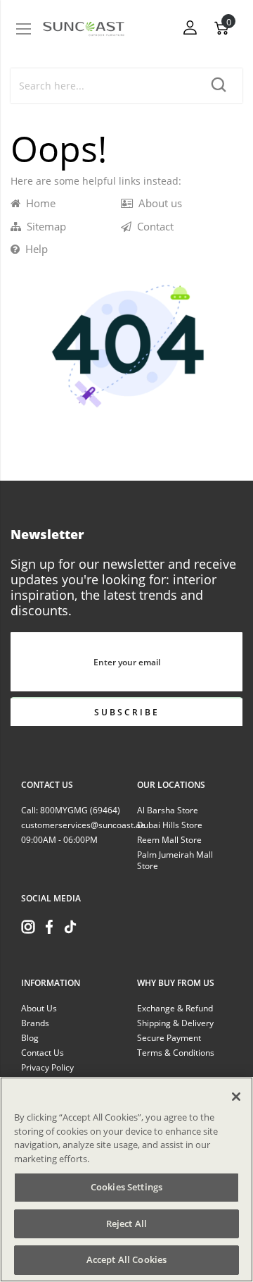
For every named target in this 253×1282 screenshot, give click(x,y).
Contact (152, 226)
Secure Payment (169, 1038)
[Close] (236, 1096)
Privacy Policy (47, 1067)
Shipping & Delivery (175, 1023)
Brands (35, 1023)
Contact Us (42, 1053)
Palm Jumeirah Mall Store (175, 860)
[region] (126, 1179)
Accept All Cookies (126, 1259)
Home (38, 203)
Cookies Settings (126, 1187)
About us (157, 203)
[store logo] (83, 28)
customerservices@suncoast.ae (83, 825)
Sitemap (43, 226)
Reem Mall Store (169, 840)
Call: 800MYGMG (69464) (70, 810)
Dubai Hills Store (169, 825)
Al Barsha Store (167, 810)
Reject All (126, 1223)
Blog (30, 1038)
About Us (39, 1008)
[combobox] (103, 85)
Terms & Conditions (175, 1053)
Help (34, 249)
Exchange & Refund (175, 1008)
